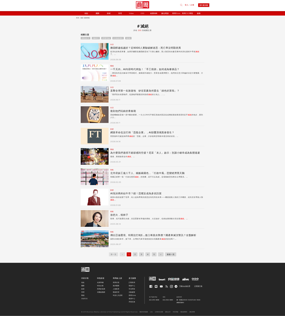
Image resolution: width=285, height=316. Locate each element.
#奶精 (128, 38)
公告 (151, 312)
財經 (82, 289)
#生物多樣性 (118, 38)
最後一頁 (170, 254)
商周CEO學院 (187, 13)
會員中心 (132, 298)
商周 (77, 18)
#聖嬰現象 (106, 38)
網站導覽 (192, 312)
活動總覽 (132, 292)
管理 (82, 292)
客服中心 (132, 286)
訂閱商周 (132, 282)
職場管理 (116, 292)
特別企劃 (100, 286)
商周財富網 (101, 289)
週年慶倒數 (203, 5)
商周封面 (116, 282)
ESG (142, 13)
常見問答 (132, 289)
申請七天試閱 (117, 295)
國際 (82, 286)
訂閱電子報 (198, 286)
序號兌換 (132, 302)
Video (131, 13)
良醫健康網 (101, 292)
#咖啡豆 (96, 38)
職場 (82, 295)
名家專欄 (100, 282)
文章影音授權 (159, 312)
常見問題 (175, 312)
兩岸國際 (116, 286)
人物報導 (116, 289)
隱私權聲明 (183, 312)
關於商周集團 (144, 312)
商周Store (176, 13)
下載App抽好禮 (184, 286)
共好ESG (84, 298)
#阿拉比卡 (85, 38)
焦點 (82, 282)
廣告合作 (168, 312)
